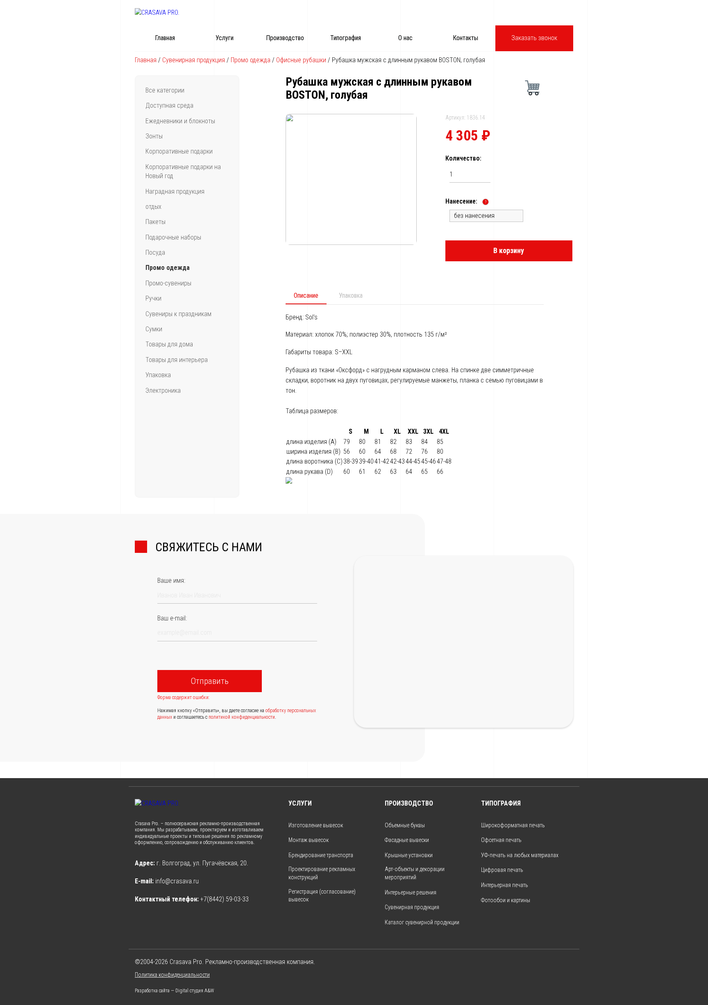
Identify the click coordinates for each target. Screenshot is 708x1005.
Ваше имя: (171, 580)
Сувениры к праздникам (178, 314)
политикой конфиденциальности (242, 717)
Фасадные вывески (407, 840)
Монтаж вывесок (308, 840)
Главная (165, 38)
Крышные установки (409, 855)
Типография (345, 38)
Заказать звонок (534, 38)
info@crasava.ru (177, 881)
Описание (306, 295)
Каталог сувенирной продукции (422, 922)
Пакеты (155, 222)
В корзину (508, 250)
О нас (405, 38)
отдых (153, 207)
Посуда (155, 252)
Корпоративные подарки (179, 151)
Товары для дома (169, 344)
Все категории (164, 90)
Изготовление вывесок (315, 825)
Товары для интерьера (176, 360)
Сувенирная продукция (193, 60)
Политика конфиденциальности (172, 974)
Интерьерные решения (410, 892)
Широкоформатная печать (513, 825)
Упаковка (158, 375)
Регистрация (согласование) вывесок (322, 895)
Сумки (153, 329)
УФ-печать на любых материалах (519, 855)
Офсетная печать (501, 840)
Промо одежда (250, 60)
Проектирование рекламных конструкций (321, 873)
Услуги (225, 38)
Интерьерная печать (504, 885)
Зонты (154, 136)
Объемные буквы (405, 825)
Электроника (163, 390)
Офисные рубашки (301, 60)
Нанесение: (465, 201)
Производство (285, 38)
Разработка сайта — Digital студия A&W (174, 991)
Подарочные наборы (173, 237)
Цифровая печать (502, 870)
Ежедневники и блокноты (180, 121)
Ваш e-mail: (172, 618)
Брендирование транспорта (320, 855)
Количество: (463, 158)
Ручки (153, 298)
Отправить (210, 681)
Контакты (465, 38)
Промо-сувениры (168, 283)
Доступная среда (169, 105)
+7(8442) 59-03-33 (224, 899)
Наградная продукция (174, 191)
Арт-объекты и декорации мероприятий (415, 873)
